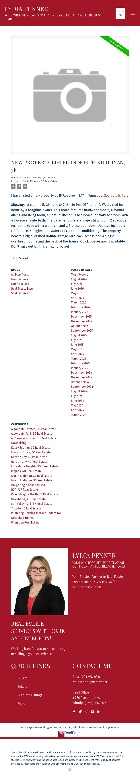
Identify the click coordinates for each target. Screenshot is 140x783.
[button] (120, 13)
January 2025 (79, 368)
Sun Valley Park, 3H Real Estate (31, 503)
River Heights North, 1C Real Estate (34, 494)
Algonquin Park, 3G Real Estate (31, 433)
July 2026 (77, 284)
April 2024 (77, 410)
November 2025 (81, 321)
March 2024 (78, 415)
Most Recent (79, 274)
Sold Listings (19, 293)
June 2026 (77, 288)
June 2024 (77, 400)
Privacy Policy (72, 727)
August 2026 (79, 279)
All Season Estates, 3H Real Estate (33, 438)
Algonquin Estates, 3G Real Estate (33, 429)
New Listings (19, 279)
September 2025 (82, 330)
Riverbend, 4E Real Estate (28, 499)
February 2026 (80, 307)
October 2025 (80, 326)
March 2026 (78, 302)
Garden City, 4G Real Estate (29, 461)
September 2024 (82, 386)
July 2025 (76, 340)
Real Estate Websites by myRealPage (100, 727)
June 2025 (77, 344)
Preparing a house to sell (28, 485)
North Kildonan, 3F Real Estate (40, 181)
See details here (116, 196)
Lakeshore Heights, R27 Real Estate (35, 466)
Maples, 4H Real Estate (26, 471)
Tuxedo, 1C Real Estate (26, 508)
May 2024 (77, 405)
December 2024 (81, 372)
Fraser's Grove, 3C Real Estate (31, 452)
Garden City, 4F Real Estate (29, 457)
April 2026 (77, 298)
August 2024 (79, 391)
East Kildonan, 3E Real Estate (30, 447)
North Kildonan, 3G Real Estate (31, 480)
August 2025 (79, 335)
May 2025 (77, 349)
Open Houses (20, 284)
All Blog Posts (20, 274)
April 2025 (77, 354)
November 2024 (81, 377)
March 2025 (78, 358)
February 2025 (80, 363)
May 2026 (77, 293)
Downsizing (18, 443)
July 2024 (77, 396)
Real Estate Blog (22, 288)
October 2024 (80, 382)
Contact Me (120, 13)
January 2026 (79, 312)
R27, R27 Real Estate (24, 489)
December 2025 (81, 316)
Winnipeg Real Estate (25, 522)
